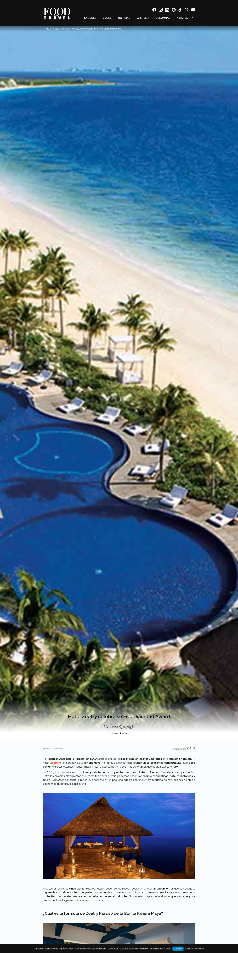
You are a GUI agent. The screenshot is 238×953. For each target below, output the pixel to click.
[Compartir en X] (187, 749)
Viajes (107, 17)
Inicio (48, 28)
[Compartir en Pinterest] (194, 749)
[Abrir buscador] (193, 17)
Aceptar (178, 948)
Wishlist (143, 17)
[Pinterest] (174, 10)
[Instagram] (161, 10)
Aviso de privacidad (194, 948)
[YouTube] (193, 10)
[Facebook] (154, 10)
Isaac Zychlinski (122, 726)
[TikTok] (180, 10)
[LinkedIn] (167, 10)
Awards (182, 17)
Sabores (90, 17)
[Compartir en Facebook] (191, 749)
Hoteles (65, 28)
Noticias (124, 17)
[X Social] (187, 10)
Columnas (163, 17)
